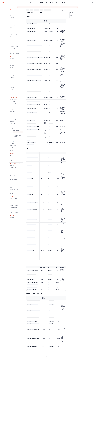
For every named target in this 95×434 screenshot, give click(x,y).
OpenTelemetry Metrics (17, 132)
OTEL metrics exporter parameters (17, 136)
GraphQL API (12, 65)
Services (41, 2)
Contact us (11, 38)
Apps (11, 177)
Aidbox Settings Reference (14, 198)
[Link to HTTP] (25, 263)
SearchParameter (12, 89)
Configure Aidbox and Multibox (15, 46)
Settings (11, 44)
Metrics (41, 10)
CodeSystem (12, 91)
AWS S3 (11, 155)
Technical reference (47, 10)
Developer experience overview (15, 173)
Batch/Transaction (13, 63)
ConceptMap (12, 94)
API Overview (12, 58)
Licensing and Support (13, 25)
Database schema (13, 111)
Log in (92, 2)
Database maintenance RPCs (14, 114)
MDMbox (12, 148)
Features (11, 15)
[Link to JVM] (25, 149)
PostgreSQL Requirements (14, 109)
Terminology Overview (13, 99)
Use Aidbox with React (13, 179)
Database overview (13, 107)
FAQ (10, 36)
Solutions (35, 2)
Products (29, 2)
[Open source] (85, 2)
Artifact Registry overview (14, 85)
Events (46, 2)
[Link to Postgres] (25, 16)
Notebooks (11, 20)
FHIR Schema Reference (14, 201)
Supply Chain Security (13, 34)
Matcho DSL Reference (13, 209)
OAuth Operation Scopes (14, 212)
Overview (11, 72)
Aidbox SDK (12, 181)
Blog (53, 2)
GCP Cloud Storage (13, 157)
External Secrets (12, 48)
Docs (50, 2)
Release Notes (12, 32)
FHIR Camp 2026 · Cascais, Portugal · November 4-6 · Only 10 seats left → (47, 6)
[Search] (88, 2)
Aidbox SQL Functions (13, 207)
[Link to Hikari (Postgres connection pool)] (25, 293)
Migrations (11, 51)
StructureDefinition (13, 87)
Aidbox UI (11, 29)
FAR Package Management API (15, 210)
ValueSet (11, 92)
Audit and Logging (13, 79)
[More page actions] (65, 10)
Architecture (12, 17)
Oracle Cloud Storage (13, 160)
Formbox (12, 141)
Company (64, 2)
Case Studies (58, 2)
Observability (37, 10)
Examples (12, 182)
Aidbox (28, 10)
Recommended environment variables (16, 42)
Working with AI (12, 175)
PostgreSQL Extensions (13, 113)
